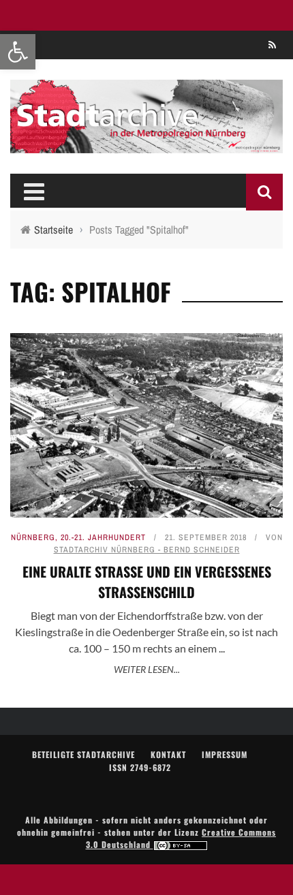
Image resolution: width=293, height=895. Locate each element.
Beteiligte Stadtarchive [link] (83, 754)
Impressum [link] (224, 754)
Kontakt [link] (168, 754)
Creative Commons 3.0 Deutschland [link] (181, 838)
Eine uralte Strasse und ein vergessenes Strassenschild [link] (146, 581)
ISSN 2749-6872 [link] (140, 767)
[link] (17, 51)
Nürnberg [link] (33, 537)
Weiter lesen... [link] (147, 669)
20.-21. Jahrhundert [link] (103, 537)
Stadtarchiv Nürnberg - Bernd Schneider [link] (147, 549)
